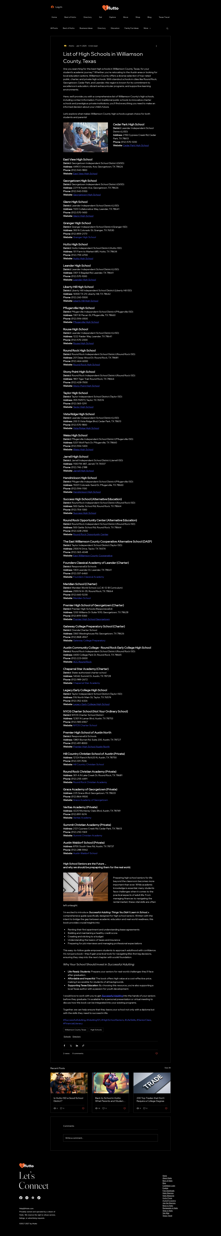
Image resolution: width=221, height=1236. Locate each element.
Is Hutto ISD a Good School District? (68, 1099)
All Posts (54, 28)
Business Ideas (86, 28)
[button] (167, 28)
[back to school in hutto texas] (110, 1083)
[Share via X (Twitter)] (70, 1045)
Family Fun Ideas (132, 28)
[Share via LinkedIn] (77, 1045)
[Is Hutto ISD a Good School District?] (69, 1083)
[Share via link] (83, 1045)
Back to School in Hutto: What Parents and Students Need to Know (110, 1099)
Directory (102, 28)
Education (115, 28)
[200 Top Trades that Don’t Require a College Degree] (152, 1083)
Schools (67, 1036)
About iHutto (167, 1178)
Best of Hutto (69, 28)
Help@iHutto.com (26, 1208)
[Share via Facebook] (64, 1045)
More (146, 28)
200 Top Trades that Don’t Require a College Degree (150, 1099)
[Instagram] (26, 1197)
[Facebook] (20, 1197)
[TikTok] (38, 1197)
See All (168, 1068)
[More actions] (156, 45)
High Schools (96, 1030)
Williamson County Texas (75, 1030)
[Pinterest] (32, 1197)
